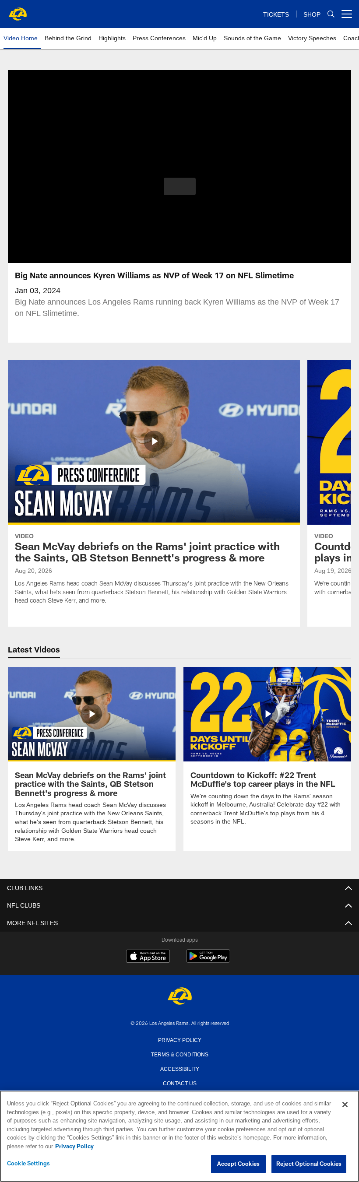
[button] (180, 186)
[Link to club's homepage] (17, 11)
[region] (179, 1136)
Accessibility (179, 1068)
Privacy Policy (179, 1039)
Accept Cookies (238, 1164)
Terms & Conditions (179, 1053)
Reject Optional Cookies (308, 1164)
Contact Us (179, 1082)
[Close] (345, 1105)
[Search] (330, 14)
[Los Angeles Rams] (179, 996)
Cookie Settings (28, 1163)
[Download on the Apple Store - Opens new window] (148, 956)
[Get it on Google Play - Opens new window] (208, 960)
